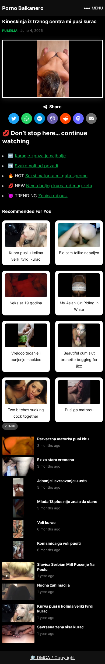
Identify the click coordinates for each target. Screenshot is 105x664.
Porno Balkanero (23, 8)
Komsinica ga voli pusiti (59, 543)
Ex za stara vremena (55, 459)
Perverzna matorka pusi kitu (63, 439)
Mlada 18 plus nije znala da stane (67, 501)
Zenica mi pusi (53, 195)
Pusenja (10, 31)
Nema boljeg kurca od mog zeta (59, 185)
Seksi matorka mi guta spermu (56, 175)
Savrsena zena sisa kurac (60, 627)
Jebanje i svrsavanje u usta (62, 480)
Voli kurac (46, 522)
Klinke (10, 426)
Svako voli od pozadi (36, 165)
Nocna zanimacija (53, 585)
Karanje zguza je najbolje (40, 155)
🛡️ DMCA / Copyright (52, 657)
